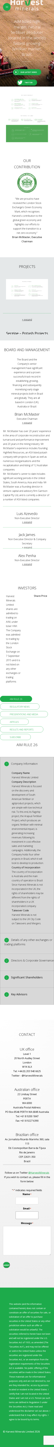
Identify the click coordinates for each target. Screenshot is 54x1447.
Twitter (29, 82)
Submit (6, 1265)
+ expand (27, 319)
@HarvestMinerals (38, 1172)
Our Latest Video (28, 72)
